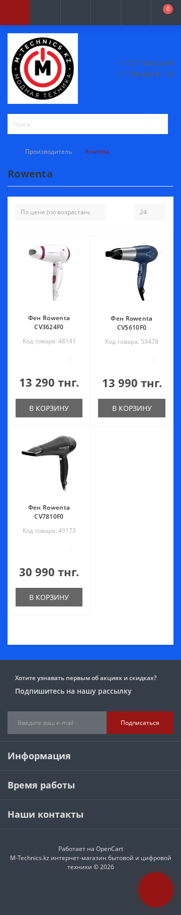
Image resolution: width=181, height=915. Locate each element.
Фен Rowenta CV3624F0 (49, 322)
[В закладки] (78, 249)
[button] (75, 12)
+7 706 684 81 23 (145, 74)
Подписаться (140, 722)
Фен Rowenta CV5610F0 (131, 323)
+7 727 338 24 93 (145, 63)
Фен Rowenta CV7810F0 (49, 512)
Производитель (48, 151)
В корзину (49, 408)
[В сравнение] (78, 264)
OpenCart (109, 848)
